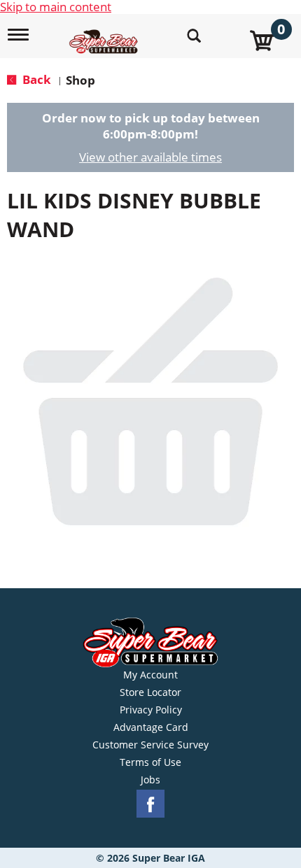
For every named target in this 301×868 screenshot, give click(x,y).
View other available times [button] (150, 157)
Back (35, 79)
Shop (80, 80)
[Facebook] (150, 804)
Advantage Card (150, 727)
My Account (150, 675)
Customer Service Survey (150, 744)
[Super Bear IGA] (105, 34)
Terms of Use (150, 762)
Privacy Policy (151, 710)
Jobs (150, 779)
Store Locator (150, 692)
